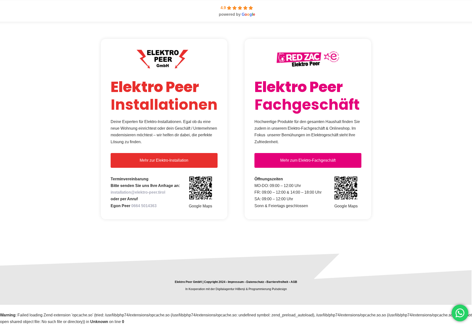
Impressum (235, 282)
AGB (294, 282)
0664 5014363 (144, 206)
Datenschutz (255, 282)
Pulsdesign (279, 289)
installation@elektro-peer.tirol (138, 192)
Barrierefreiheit (277, 282)
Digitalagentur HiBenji (230, 289)
